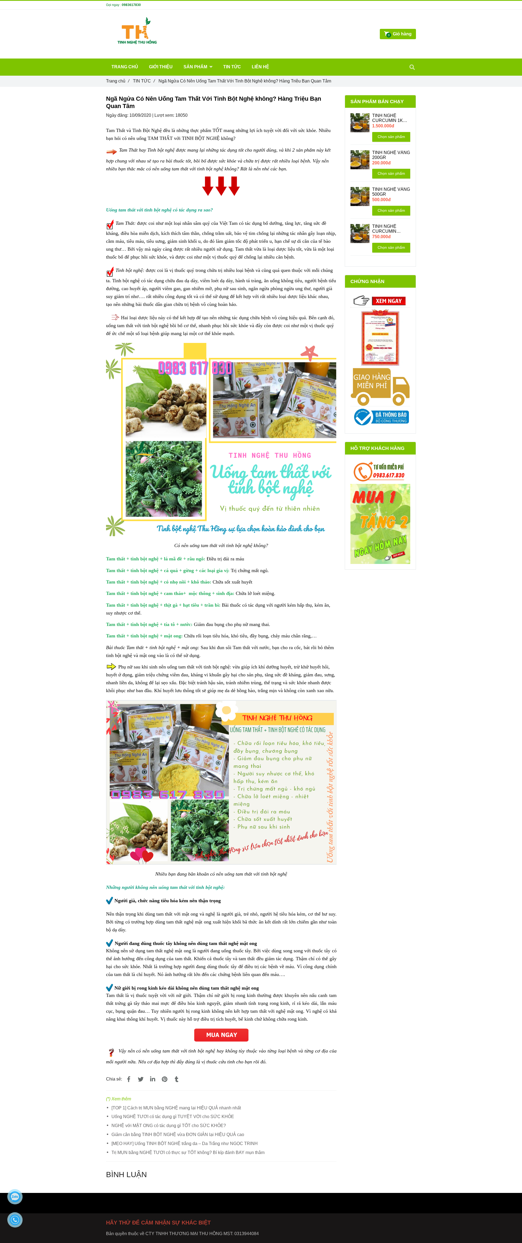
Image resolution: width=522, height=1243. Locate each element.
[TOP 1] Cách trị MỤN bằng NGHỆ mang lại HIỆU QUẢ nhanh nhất (176, 1108)
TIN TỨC (144, 81)
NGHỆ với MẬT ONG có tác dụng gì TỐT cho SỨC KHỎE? (168, 1125)
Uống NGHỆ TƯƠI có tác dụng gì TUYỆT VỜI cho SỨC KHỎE (172, 1116)
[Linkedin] (152, 1079)
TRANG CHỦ (124, 67)
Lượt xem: (164, 115)
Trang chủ (117, 81)
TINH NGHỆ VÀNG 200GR (391, 155)
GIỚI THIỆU (161, 67)
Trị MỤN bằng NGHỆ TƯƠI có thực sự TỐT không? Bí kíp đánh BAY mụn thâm (188, 1152)
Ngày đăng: (117, 115)
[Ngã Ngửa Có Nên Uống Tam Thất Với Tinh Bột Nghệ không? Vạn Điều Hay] (221, 1032)
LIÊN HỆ (260, 67)
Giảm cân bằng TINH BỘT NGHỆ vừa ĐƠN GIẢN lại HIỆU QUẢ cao (177, 1134)
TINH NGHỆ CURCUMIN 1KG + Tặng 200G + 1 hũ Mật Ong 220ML (391, 118)
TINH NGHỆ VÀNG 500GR (391, 192)
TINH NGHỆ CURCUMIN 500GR (384, 229)
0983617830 (131, 5)
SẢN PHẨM (196, 67)
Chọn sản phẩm (391, 136)
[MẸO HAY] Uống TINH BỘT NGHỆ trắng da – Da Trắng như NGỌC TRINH (184, 1143)
